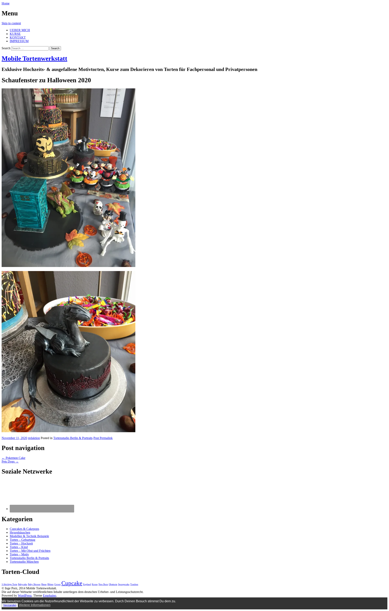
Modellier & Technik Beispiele (29, 536)
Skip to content (11, 23)
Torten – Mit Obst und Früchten (30, 550)
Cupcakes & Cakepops (24, 529)
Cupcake (71, 583)
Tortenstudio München (24, 561)
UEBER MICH (20, 30)
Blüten (50, 584)
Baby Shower (34, 584)
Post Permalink (103, 438)
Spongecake (123, 584)
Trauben (134, 584)
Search (6, 48)
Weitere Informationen (34, 605)
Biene (44, 584)
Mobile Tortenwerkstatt (34, 58)
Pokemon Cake (13, 458)
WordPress (25, 595)
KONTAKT (18, 37)
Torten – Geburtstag (22, 539)
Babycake (22, 584)
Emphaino (49, 595)
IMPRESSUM (19, 41)
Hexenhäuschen (20, 532)
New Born (103, 584)
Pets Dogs (10, 461)
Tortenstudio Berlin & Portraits (73, 438)
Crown (57, 584)
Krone (95, 584)
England (87, 584)
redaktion (34, 438)
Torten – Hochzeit (21, 543)
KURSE (15, 33)
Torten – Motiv (19, 554)
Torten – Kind (19, 547)
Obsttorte (113, 584)
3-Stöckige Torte (9, 584)
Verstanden (9, 605)
